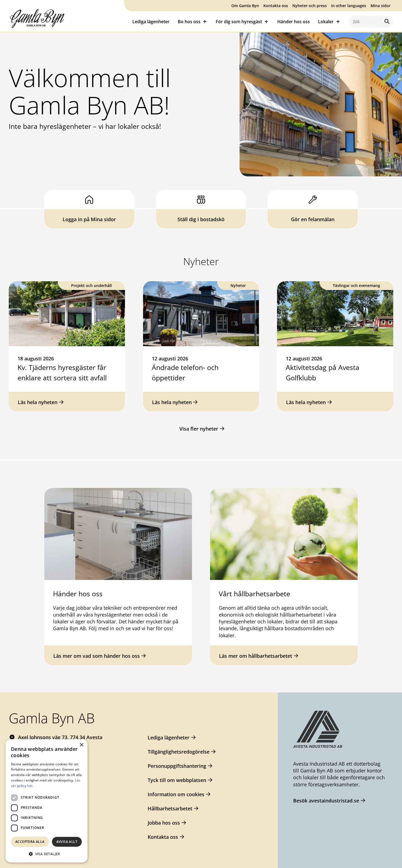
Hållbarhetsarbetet (170, 808)
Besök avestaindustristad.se (326, 800)
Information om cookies (176, 794)
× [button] (81, 745)
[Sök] (385, 21)
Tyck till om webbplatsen (177, 780)
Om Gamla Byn (245, 5)
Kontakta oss (275, 5)
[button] (46, 854)
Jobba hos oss (164, 822)
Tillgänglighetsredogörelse (178, 751)
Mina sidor (381, 5)
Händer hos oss (293, 22)
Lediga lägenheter (151, 22)
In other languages (348, 5)
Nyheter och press (309, 5)
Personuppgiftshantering (177, 766)
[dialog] (46, 801)
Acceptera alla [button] (30, 841)
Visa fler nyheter (198, 428)
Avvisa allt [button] (66, 841)
